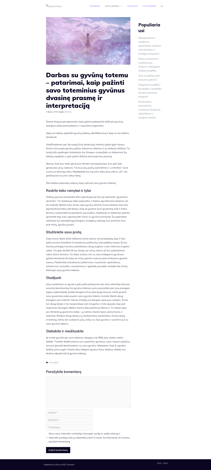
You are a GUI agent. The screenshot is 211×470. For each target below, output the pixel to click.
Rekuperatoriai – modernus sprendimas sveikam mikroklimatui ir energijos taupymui (149, 45)
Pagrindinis (95, 6)
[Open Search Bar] (161, 6)
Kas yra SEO (61, 464)
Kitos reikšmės (149, 6)
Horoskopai (132, 6)
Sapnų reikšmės (112, 6)
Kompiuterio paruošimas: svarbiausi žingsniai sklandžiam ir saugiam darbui (149, 109)
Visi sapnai (53, 362)
